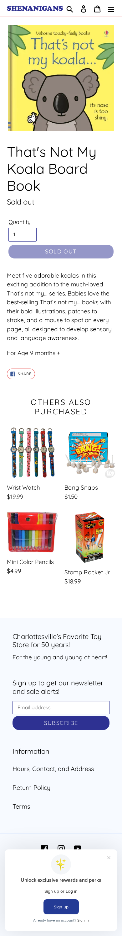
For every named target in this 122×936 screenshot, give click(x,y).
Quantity (19, 222)
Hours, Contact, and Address (53, 769)
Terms (21, 806)
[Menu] (111, 8)
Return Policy (31, 787)
